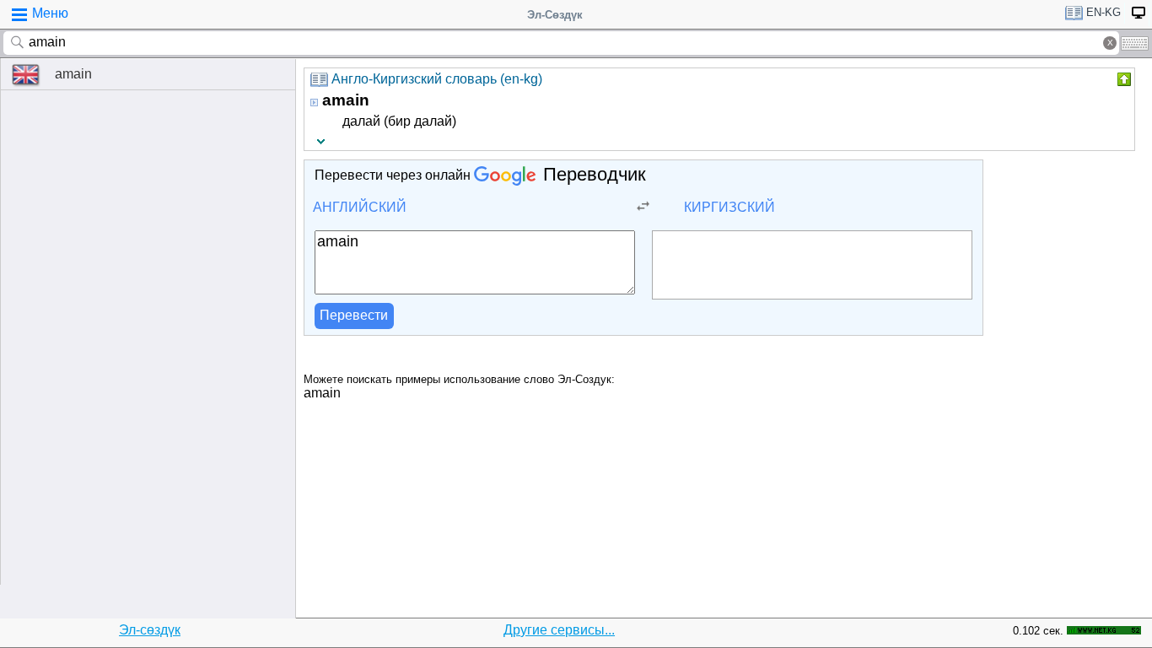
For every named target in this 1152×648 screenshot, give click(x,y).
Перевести (354, 315)
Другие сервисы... (559, 630)
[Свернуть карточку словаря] (1122, 79)
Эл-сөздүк (149, 630)
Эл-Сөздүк (555, 14)
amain (73, 74)
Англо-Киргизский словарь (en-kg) (436, 79)
